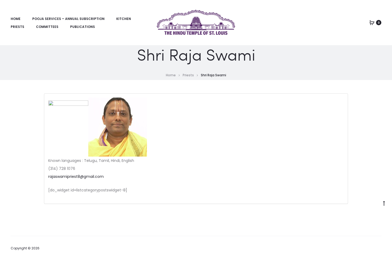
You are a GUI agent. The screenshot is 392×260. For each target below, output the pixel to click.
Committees (47, 26)
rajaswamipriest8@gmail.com (76, 176)
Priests (17, 26)
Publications (82, 26)
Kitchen (123, 18)
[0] (372, 22)
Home (16, 18)
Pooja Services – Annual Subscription (68, 18)
